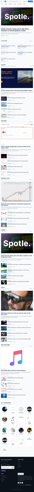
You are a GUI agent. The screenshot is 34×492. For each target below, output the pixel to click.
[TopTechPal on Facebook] (20, 482)
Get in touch (30, 1)
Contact (19, 464)
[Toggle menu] (1, 1)
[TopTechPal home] (5, 1)
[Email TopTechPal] (22, 482)
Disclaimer (2, 478)
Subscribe (3, 470)
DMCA (2, 481)
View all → (31, 179)
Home (18, 461)
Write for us (25, 1)
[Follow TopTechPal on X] (18, 482)
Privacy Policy (3, 475)
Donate (19, 467)
